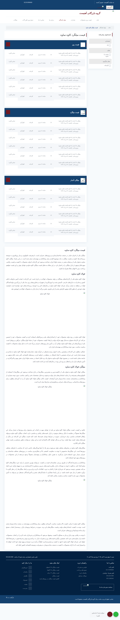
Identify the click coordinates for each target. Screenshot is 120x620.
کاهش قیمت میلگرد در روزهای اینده (49, 579)
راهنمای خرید (83, 573)
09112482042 (110, 578)
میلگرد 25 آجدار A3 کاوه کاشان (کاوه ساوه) (69, 94)
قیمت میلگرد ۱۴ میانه (53, 573)
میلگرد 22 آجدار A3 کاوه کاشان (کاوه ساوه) (69, 86)
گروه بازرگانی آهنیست (89, 13)
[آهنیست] (107, 16)
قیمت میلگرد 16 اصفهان (52, 567)
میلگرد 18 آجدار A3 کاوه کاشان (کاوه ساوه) (69, 69)
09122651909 (9, 557)
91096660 (28, 2)
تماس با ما (110, 563)
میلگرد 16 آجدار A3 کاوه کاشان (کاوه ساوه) (69, 61)
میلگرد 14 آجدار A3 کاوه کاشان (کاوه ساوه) (69, 53)
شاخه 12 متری (106, 55)
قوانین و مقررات (82, 567)
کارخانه (106, 65)
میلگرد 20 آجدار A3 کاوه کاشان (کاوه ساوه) (69, 78)
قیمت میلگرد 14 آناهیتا (53, 570)
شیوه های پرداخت (82, 570)
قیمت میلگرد (55, 576)
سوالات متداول (82, 576)
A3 (107, 45)
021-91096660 (110, 570)
